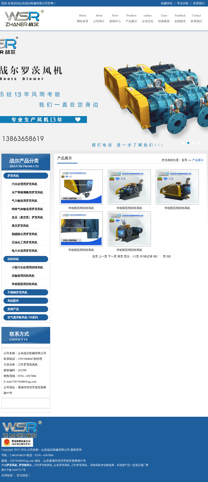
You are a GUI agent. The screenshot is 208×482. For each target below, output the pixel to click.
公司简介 (99, 18)
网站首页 (82, 18)
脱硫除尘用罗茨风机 (23, 234)
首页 (184, 160)
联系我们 (199, 3)
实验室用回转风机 (22, 275)
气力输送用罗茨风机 (23, 200)
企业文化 (147, 18)
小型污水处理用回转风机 (26, 267)
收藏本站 (166, 3)
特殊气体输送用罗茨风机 (26, 209)
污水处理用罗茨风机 (23, 184)
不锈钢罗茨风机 (17, 292)
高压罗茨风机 (19, 225)
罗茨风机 (13, 175)
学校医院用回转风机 (23, 284)
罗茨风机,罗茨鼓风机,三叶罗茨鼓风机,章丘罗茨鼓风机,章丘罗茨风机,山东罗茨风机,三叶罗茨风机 (104, 91)
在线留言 (180, 18)
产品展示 (131, 18)
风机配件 (13, 300)
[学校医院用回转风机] (81, 202)
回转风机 (13, 259)
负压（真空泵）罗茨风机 (26, 217)
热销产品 (13, 309)
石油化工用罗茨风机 (23, 242)
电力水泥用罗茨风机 (23, 250)
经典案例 (164, 18)
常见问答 (182, 3)
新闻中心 (115, 18)
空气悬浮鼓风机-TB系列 (23, 317)
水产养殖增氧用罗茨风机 (26, 192)
